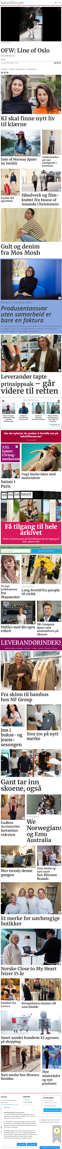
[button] (3, 401)
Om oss (27, 1099)
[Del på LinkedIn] (57, 63)
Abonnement (28, 1102)
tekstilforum (31, 69)
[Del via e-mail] (60, 63)
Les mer (56, 1122)
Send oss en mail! (55, 426)
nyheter (4, 69)
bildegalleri (20, 69)
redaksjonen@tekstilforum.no (10, 1104)
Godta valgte (32, 1144)
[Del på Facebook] (55, 63)
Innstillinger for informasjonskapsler (49, 1147)
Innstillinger (21, 1144)
